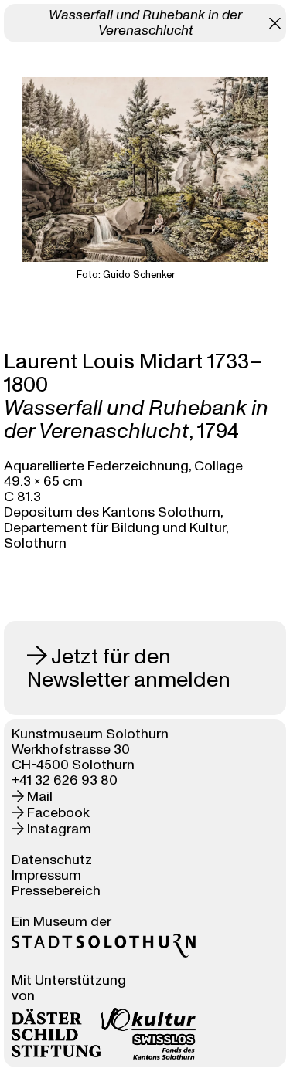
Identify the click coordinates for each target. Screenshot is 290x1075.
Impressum (46, 875)
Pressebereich (56, 890)
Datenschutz (52, 860)
